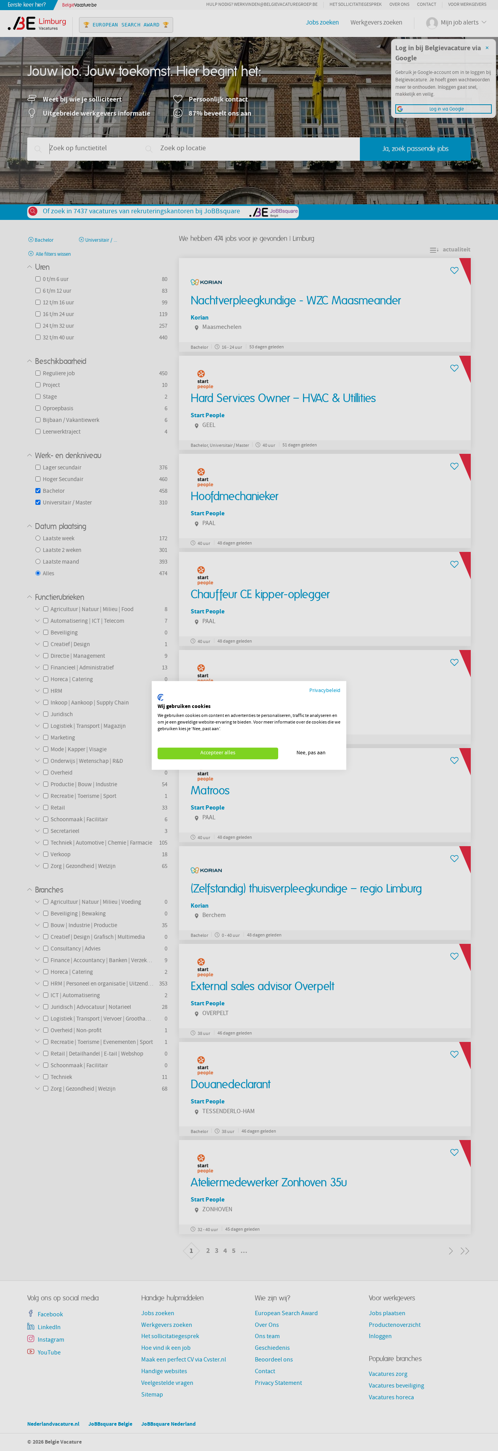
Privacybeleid (324, 691)
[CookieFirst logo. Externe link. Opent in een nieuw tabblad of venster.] (160, 697)
